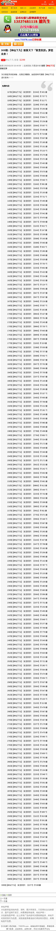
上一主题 (3, 898)
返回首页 (51, 4)
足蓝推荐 (33, 8)
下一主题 (3, 901)
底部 (10, 895)
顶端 (4, 895)
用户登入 (44, 4)
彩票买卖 (5, 12)
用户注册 (42, 8)
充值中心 (51, 8)
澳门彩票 (14, 8)
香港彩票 (5, 8)
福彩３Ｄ (23, 8)
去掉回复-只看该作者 (32, 66)
